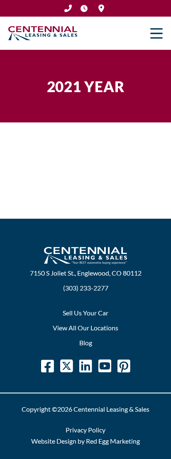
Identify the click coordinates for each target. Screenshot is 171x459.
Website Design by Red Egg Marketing (85, 441)
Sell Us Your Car (85, 313)
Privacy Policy (85, 430)
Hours (83, 8)
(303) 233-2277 (68, 8)
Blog (85, 343)
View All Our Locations (85, 328)
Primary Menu (156, 33)
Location (101, 8)
